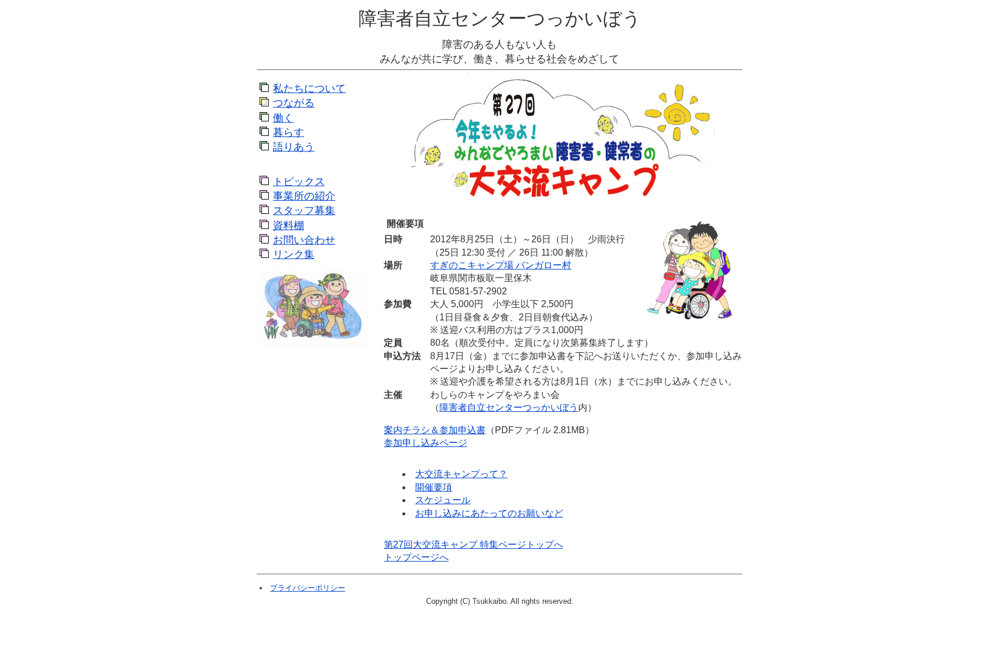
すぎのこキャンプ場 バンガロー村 (500, 265)
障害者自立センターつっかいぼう (499, 18)
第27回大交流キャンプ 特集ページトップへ (473, 544)
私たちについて (309, 88)
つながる (293, 103)
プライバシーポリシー (307, 588)
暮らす (288, 132)
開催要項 (433, 487)
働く (283, 118)
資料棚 (288, 225)
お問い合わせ (304, 240)
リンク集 (293, 254)
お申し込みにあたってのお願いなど (489, 513)
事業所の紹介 (304, 196)
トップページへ (416, 557)
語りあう (293, 147)
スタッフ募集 (304, 210)
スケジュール (443, 500)
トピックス (299, 181)
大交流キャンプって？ (461, 474)
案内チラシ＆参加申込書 (435, 430)
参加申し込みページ (425, 443)
